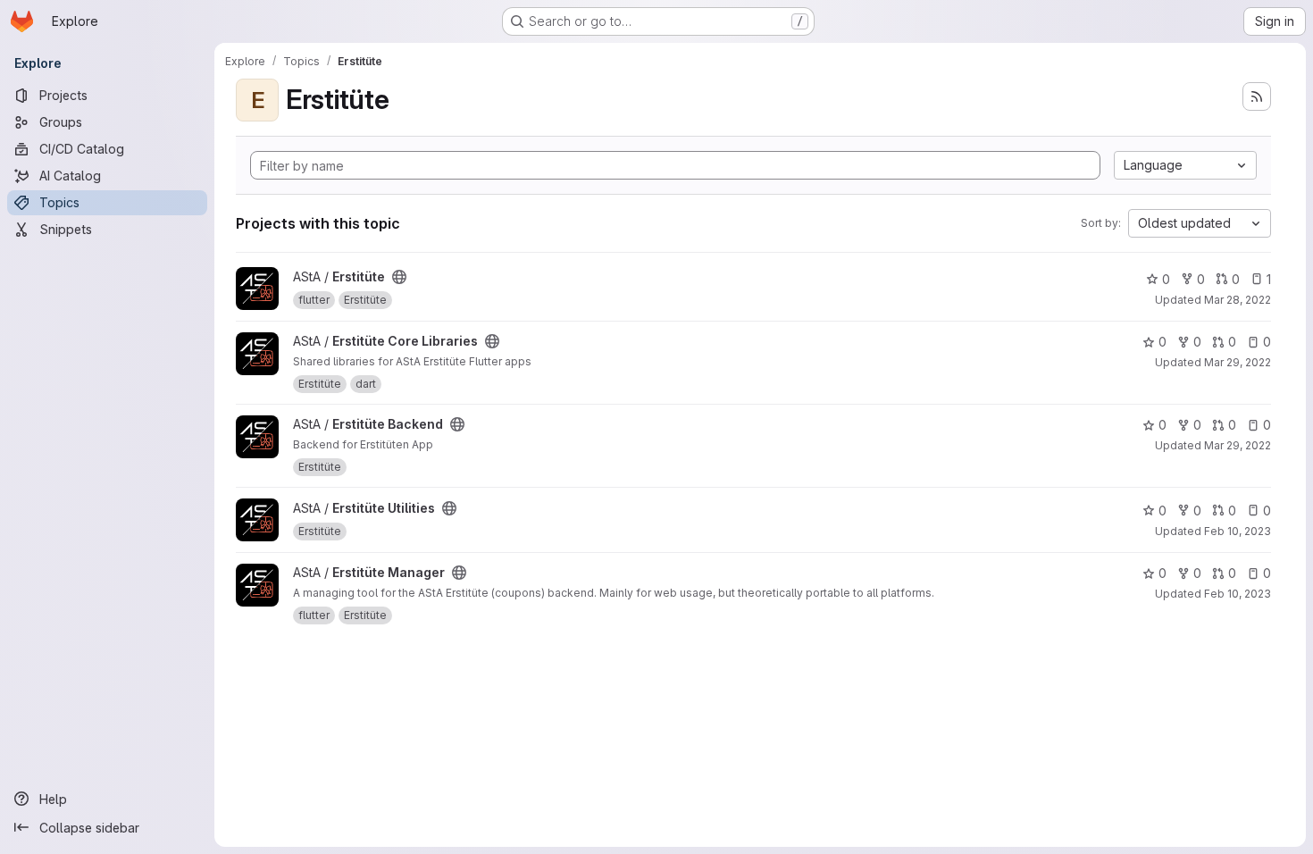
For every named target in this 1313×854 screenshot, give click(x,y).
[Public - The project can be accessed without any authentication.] (399, 277)
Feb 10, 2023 (1237, 531)
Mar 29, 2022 (1237, 362)
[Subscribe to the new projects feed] (1256, 96)
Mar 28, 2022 (1237, 299)
